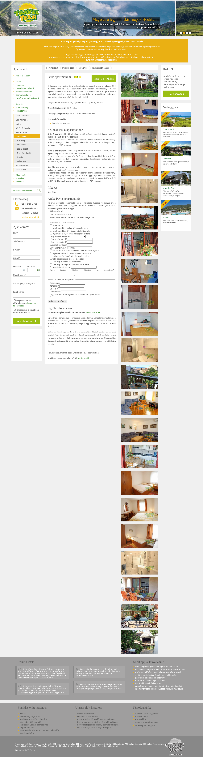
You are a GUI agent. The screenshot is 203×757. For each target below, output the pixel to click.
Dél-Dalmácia (21, 119)
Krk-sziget (21, 144)
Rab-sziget (21, 161)
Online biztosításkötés (86, 713)
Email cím (54, 288)
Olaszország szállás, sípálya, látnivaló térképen (97, 722)
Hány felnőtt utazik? (58, 239)
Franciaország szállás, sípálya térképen (94, 727)
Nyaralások (19, 84)
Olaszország (19, 174)
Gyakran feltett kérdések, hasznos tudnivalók (39, 730)
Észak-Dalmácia (22, 115)
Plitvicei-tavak (22, 165)
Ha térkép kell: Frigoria (145, 725)
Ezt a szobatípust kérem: (60, 267)
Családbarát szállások (23, 88)
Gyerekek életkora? (58, 245)
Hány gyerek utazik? (58, 242)
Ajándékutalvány (27, 733)
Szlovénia (18, 181)
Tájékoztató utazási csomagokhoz (34, 724)
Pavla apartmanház (100, 67)
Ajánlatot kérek (27, 321)
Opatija (20, 157)
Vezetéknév (55, 283)
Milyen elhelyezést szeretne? (62, 247)
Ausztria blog (140, 719)
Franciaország (20, 107)
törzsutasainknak (92, 312)
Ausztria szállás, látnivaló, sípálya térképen (95, 719)
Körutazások (21, 169)
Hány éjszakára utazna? (60, 236)
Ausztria (18, 104)
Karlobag (21, 140)
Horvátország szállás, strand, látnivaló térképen (97, 724)
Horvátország (20, 110)
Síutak (17, 81)
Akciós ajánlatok (21, 75)
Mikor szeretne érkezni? (60, 214)
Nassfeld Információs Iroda (146, 722)
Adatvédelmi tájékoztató (30, 722)
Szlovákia (18, 178)
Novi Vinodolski (24, 153)
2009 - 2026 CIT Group (25, 750)
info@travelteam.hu (30, 208)
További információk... (31, 217)
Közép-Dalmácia (23, 128)
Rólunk (23, 713)
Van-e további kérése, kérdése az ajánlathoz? (82, 270)
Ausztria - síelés (141, 716)
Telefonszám (55, 291)
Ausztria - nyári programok (146, 713)
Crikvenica (21, 136)
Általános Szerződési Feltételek (33, 719)
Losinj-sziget (22, 149)
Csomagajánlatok (22, 94)
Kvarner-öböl (21, 132)
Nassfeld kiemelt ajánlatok (26, 98)
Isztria (18, 124)
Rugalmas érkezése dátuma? (62, 222)
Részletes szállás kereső (87, 716)
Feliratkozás (176, 94)
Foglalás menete (27, 727)
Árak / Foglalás (104, 78)
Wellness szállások (22, 91)
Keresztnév (54, 285)
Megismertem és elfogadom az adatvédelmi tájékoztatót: (75, 294)
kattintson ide (84, 358)
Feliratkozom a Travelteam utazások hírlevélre (26, 311)
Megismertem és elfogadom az (24, 303)
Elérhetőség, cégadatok (30, 716)
